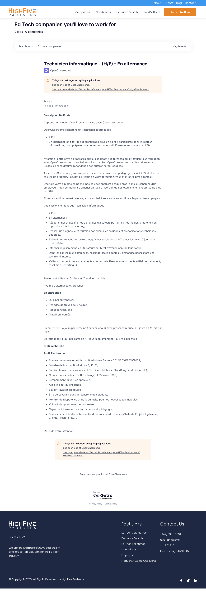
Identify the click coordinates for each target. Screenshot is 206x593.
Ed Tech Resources (133, 544)
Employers (128, 555)
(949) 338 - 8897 (170, 534)
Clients (169, 3)
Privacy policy (95, 504)
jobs (25, 46)
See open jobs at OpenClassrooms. (71, 84)
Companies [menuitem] (82, 12)
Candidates (129, 549)
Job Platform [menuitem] (152, 12)
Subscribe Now (180, 12)
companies (49, 46)
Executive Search (132, 538)
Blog (179, 3)
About (157, 3)
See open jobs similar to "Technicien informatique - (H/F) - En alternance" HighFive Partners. (100, 89)
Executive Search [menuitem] (127, 12)
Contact (190, 3)
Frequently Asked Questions (139, 561)
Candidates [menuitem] (103, 12)
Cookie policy (111, 504)
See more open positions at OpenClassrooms (103, 474)
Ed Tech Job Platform (135, 533)
